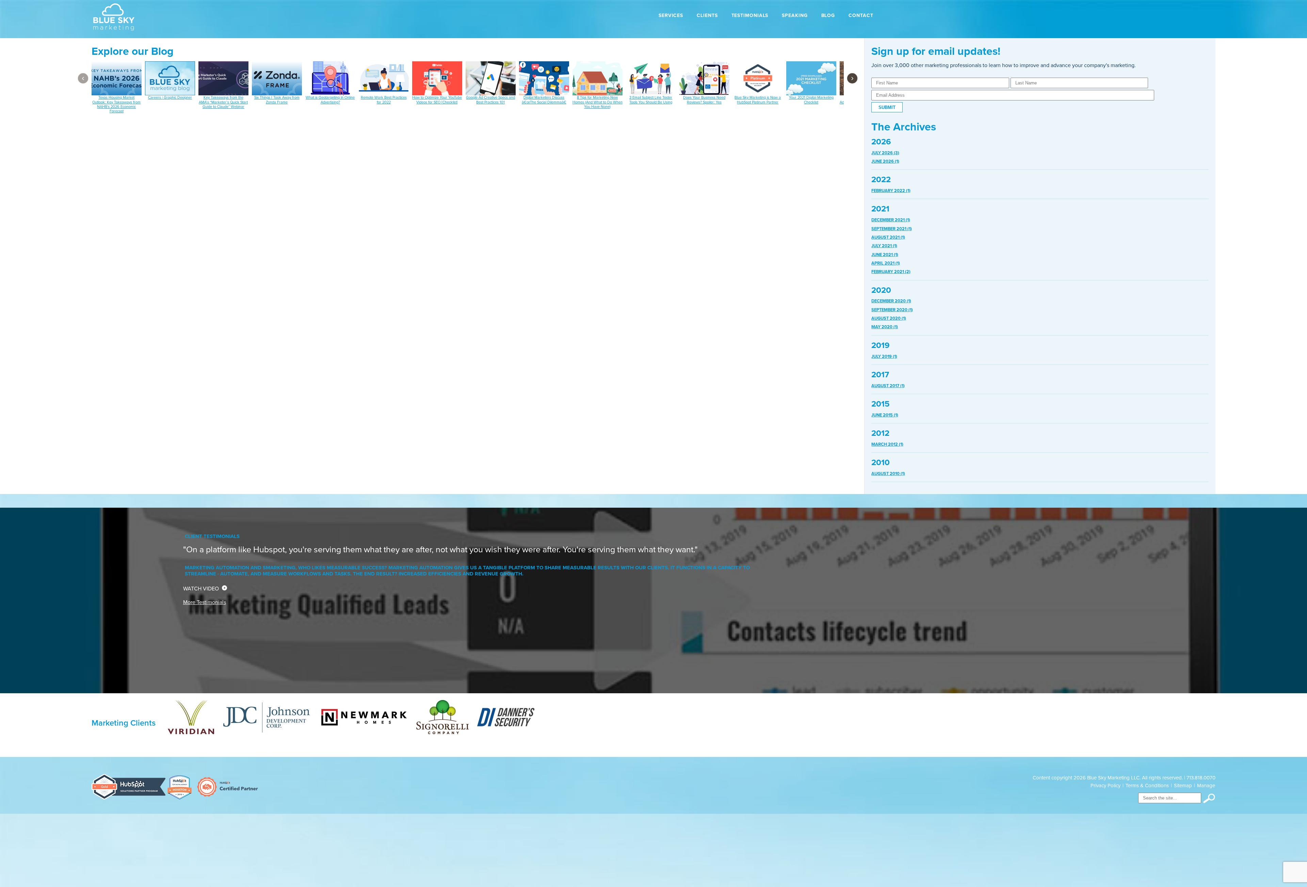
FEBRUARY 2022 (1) (890, 190)
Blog (828, 15)
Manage (1206, 785)
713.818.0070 (1201, 778)
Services (671, 15)
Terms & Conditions (1147, 785)
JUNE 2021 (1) (884, 254)
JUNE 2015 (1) (884, 415)
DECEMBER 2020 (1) (891, 301)
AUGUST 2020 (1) (888, 318)
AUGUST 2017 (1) (888, 386)
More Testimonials (204, 602)
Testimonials (750, 15)
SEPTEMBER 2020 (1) (892, 310)
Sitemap (1183, 785)
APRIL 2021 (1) (885, 263)
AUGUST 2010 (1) (888, 473)
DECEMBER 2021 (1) (890, 220)
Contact (861, 15)
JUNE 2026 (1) (885, 161)
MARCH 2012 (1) (887, 444)
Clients (707, 15)
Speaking (794, 15)
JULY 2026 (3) (885, 153)
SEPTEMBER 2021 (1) (891, 229)
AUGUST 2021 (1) (888, 237)
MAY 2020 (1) (884, 327)
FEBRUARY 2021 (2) (890, 271)
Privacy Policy (1105, 785)
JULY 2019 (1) (884, 356)
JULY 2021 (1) (884, 246)
